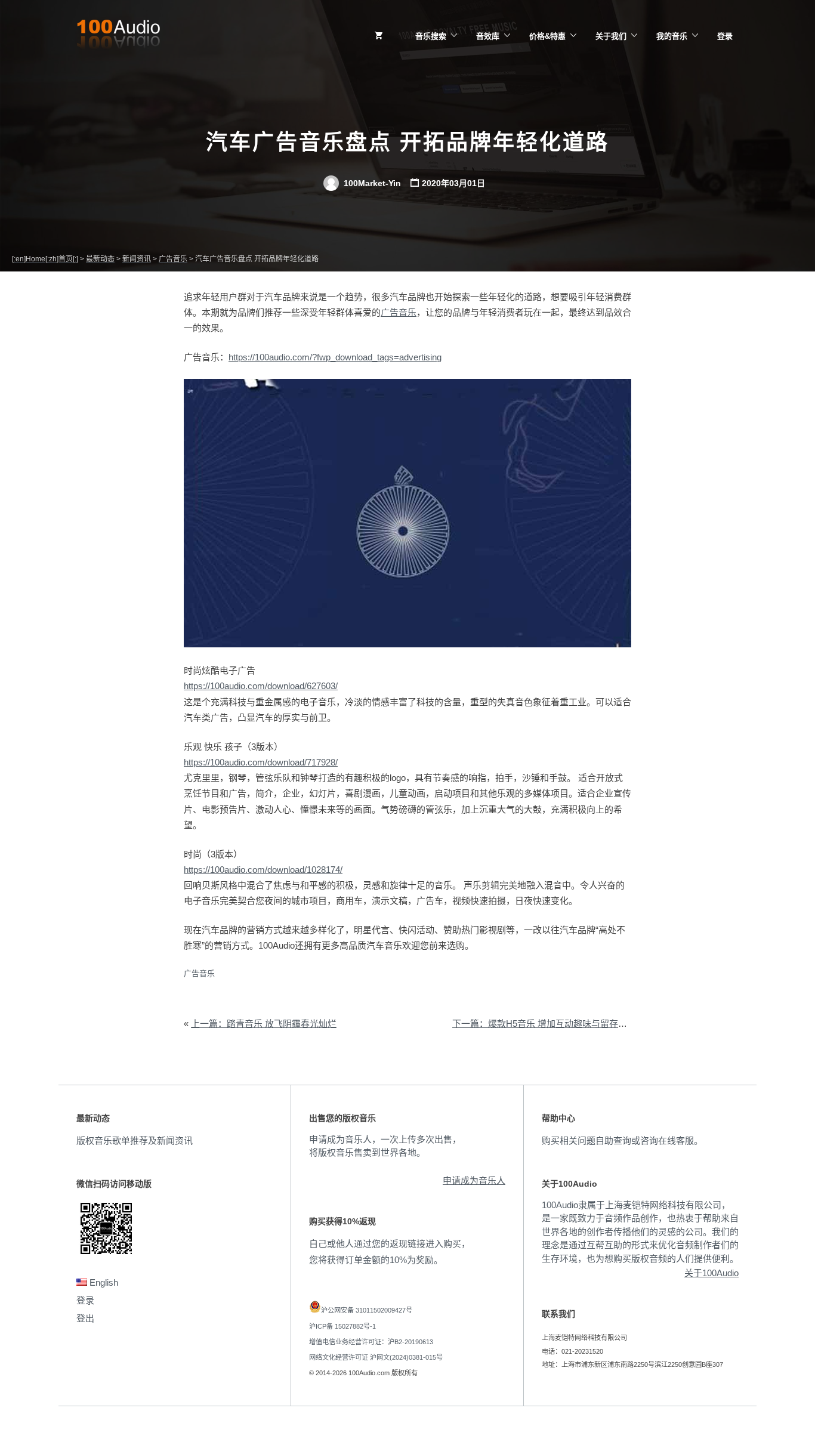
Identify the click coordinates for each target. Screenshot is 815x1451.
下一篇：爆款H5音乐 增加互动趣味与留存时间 (544, 1023)
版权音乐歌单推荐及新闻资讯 (134, 1140)
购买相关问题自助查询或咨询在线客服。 (622, 1140)
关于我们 (610, 36)
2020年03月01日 (453, 183)
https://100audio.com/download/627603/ (261, 686)
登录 (725, 36)
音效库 (487, 36)
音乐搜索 (430, 36)
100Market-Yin (371, 183)
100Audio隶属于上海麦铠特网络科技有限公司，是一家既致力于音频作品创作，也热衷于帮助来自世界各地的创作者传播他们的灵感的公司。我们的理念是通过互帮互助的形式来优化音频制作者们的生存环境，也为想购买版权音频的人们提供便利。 (640, 1232)
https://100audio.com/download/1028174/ (263, 870)
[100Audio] (118, 36)
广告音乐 (398, 312)
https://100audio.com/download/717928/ (261, 762)
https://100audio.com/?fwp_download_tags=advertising (335, 357)
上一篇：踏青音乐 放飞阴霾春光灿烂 (264, 1023)
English (102, 1282)
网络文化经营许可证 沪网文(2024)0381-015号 (376, 1357)
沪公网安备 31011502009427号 (366, 1310)
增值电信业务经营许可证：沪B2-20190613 (371, 1341)
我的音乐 (671, 36)
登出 (85, 1318)
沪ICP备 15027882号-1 (342, 1326)
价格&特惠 (547, 36)
